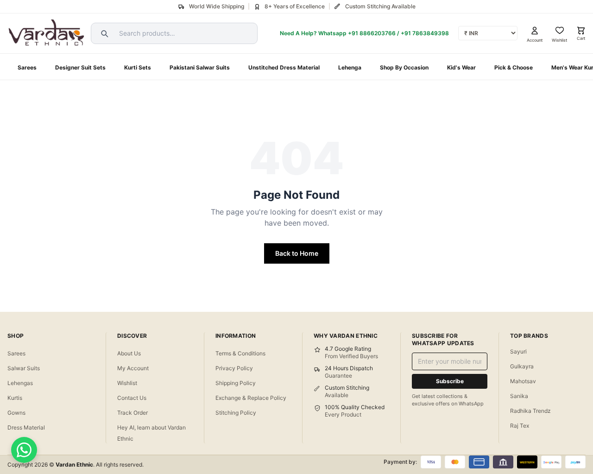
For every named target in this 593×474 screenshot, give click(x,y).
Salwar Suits (23, 368)
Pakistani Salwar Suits (200, 67)
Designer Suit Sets (80, 67)
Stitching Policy (235, 412)
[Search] (103, 33)
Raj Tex (519, 425)
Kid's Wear (461, 67)
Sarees (27, 67)
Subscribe (450, 381)
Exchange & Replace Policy (250, 397)
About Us (129, 353)
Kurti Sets (137, 67)
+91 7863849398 (425, 33)
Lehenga (349, 67)
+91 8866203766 (372, 33)
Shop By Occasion (404, 67)
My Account (133, 368)
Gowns (16, 412)
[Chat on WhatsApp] (24, 450)
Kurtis (14, 397)
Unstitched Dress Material (284, 67)
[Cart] (581, 30)
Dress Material (26, 427)
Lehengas (20, 382)
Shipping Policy (235, 382)
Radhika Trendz (530, 410)
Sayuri (518, 351)
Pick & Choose (513, 67)
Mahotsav (523, 381)
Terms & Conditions (240, 353)
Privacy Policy (234, 368)
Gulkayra (522, 366)
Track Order (132, 412)
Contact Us (131, 397)
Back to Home (296, 253)
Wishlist (127, 382)
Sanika (519, 395)
